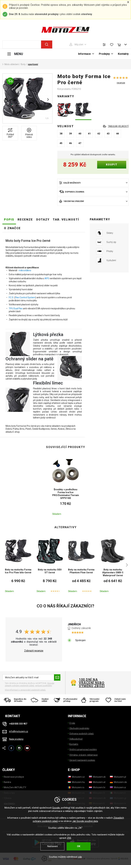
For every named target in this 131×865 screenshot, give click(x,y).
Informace (84, 53)
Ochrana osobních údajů (81, 733)
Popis (9, 219)
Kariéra (7, 782)
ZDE (69, 838)
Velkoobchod (75, 739)
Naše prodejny (16, 739)
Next (48, 99)
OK (78, 846)
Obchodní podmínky (79, 728)
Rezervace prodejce (14, 777)
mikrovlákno (25, 270)
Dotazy (43, 219)
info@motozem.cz (18, 731)
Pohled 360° (10, 135)
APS (47, 278)
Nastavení (52, 846)
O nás (72, 723)
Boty (23, 64)
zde (80, 856)
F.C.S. (11, 297)
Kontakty (123, 53)
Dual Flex (18, 308)
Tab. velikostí (66, 219)
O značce (12, 228)
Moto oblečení (11, 64)
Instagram (19, 746)
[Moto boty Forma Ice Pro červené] (65, 110)
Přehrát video (29, 135)
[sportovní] (27, 98)
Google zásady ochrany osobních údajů (29, 684)
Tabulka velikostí (118, 126)
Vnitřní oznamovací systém (83, 749)
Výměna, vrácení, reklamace (83, 755)
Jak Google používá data (85, 821)
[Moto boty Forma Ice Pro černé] (83, 110)
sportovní (33, 64)
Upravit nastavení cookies (82, 760)
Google (56, 807)
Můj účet (79, 44)
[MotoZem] (65, 29)
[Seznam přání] (111, 45)
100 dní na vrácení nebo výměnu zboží (92, 683)
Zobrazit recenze (33, 650)
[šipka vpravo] (125, 565)
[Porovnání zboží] (104, 45)
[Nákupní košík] (120, 44)
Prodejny (104, 53)
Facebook (11, 746)
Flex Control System (25, 297)
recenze (121, 83)
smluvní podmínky (43, 685)
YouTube (27, 746)
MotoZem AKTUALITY (15, 787)
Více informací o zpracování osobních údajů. (25, 690)
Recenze (25, 219)
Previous (7, 99)
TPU (11, 308)
